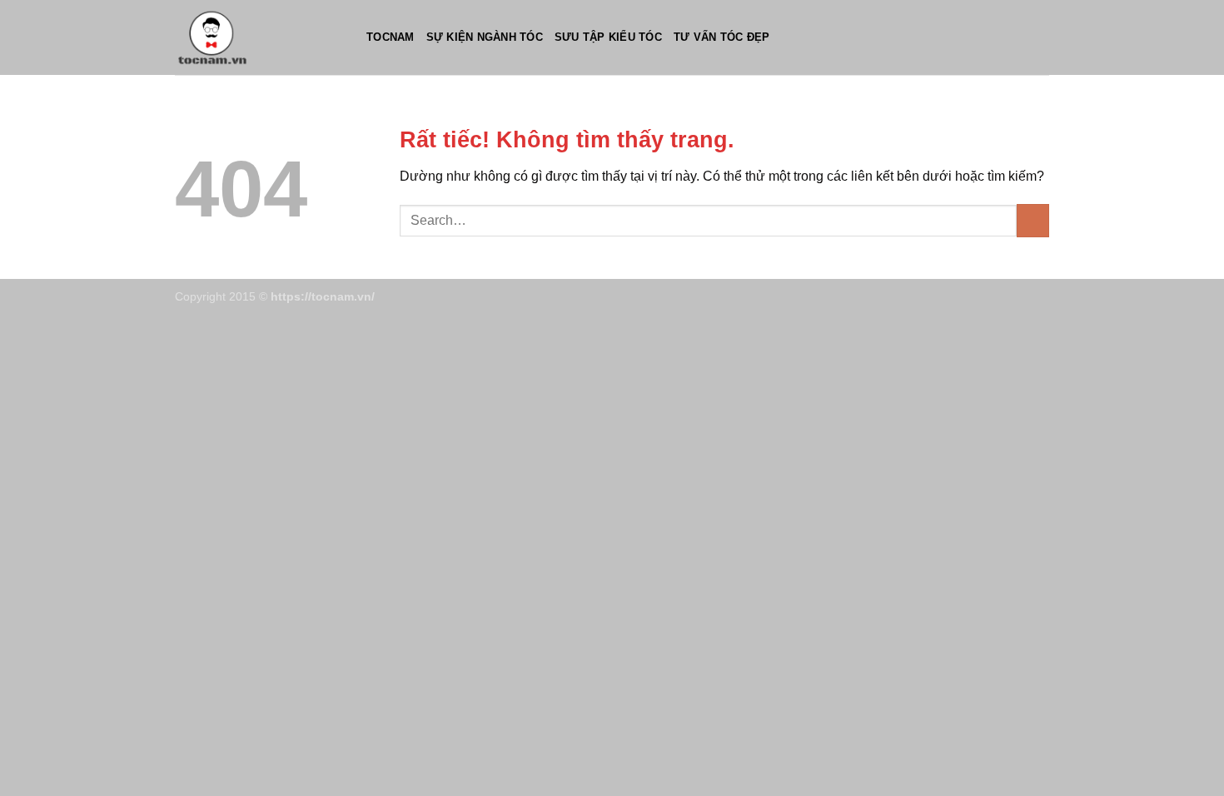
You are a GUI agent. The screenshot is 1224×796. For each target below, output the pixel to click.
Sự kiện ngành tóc (484, 37)
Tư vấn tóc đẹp (722, 37)
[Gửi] (1033, 220)
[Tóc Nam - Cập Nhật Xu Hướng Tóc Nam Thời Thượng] (258, 37)
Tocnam (390, 37)
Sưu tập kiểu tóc (608, 37)
